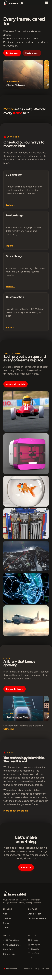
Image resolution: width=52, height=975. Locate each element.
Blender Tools (9, 954)
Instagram (36, 944)
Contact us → (10, 728)
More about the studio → (17, 810)
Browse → (10, 286)
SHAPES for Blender (12, 945)
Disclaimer (45, 969)
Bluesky (34, 940)
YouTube (35, 953)
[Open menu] (46, 3)
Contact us (26, 867)
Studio (6, 927)
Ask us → (10, 327)
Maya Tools (8, 949)
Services (7, 918)
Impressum (28, 969)
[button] (23, 74)
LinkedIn (35, 949)
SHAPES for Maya (11, 940)
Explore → (10, 205)
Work (5, 913)
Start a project (31, 53)
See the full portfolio (15, 384)
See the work (12, 53)
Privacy (36, 969)
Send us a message (37, 918)
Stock (6, 923)
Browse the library (14, 689)
